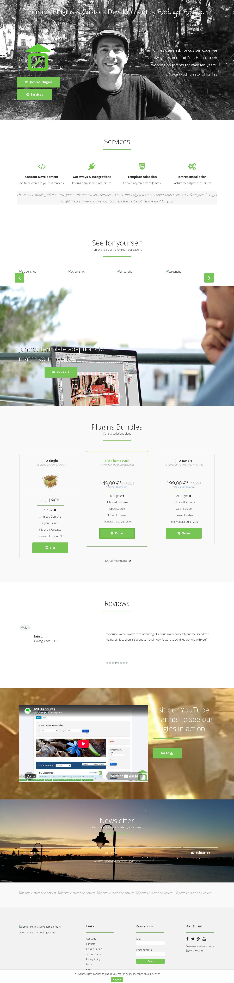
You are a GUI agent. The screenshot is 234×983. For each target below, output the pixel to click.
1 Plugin (49, 510)
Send (150, 961)
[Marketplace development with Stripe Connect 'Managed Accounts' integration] (78, 272)
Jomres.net (32, 932)
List (52, 548)
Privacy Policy (93, 959)
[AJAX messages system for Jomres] (175, 272)
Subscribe (202, 853)
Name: (139, 939)
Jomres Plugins (40, 82)
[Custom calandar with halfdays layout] (127, 272)
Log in (89, 964)
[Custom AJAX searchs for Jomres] (29, 272)
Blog (88, 969)
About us (91, 938)
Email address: (144, 949)
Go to (165, 753)
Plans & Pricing (94, 949)
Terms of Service (95, 954)
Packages (70, 372)
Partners (90, 943)
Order (119, 533)
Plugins (35, 372)
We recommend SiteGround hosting (200, 946)
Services (36, 94)
